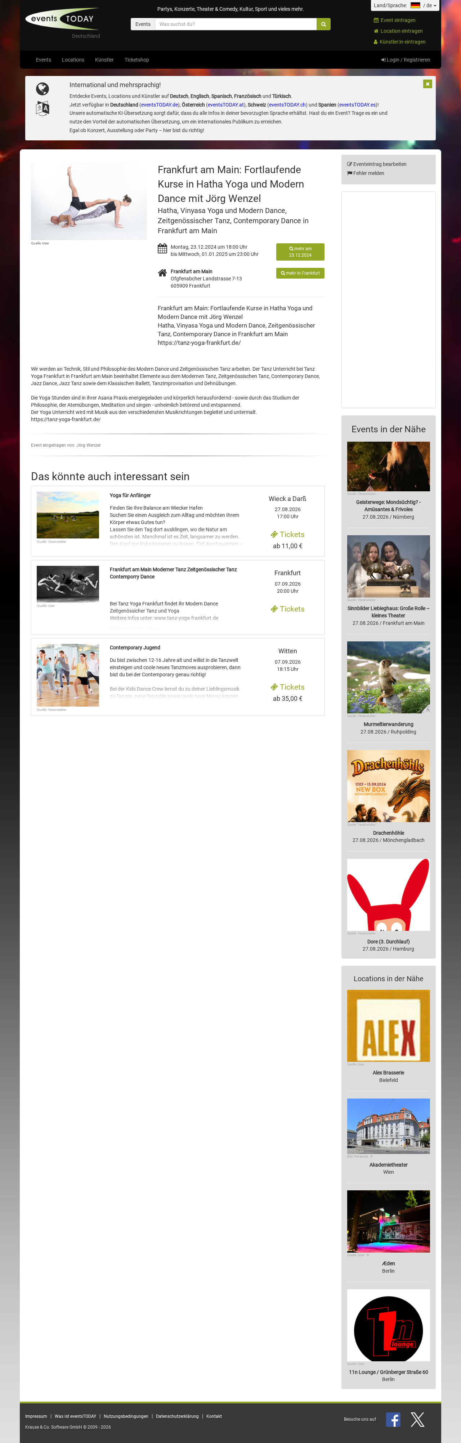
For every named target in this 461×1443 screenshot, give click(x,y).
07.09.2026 (288, 660)
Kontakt (214, 1416)
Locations (73, 60)
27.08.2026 (287, 507)
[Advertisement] (389, 300)
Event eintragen (397, 20)
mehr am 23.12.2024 (300, 252)
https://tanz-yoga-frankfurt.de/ (199, 342)
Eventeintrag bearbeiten (379, 164)
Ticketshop (137, 60)
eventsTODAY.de (159, 105)
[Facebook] (394, 1419)
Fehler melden (368, 173)
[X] (418, 1419)
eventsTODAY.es (357, 105)
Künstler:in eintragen (401, 42)
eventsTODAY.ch (287, 105)
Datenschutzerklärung (177, 1416)
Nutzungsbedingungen (126, 1416)
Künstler (104, 60)
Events (43, 60)
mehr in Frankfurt (302, 273)
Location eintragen (401, 31)
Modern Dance (245, 325)
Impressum (36, 1416)
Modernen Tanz (199, 376)
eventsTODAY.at (226, 105)
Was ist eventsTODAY (75, 1416)
